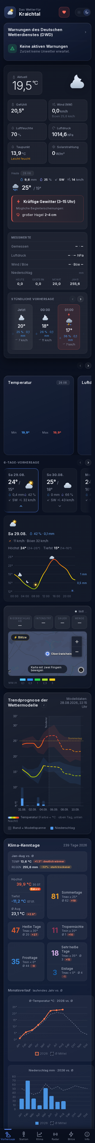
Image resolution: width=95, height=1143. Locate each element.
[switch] (83, 12)
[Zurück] (72, 299)
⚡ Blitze (20, 637)
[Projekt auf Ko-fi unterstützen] (64, 12)
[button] (21, 490)
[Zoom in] (77, 642)
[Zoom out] (77, 652)
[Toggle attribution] (81, 670)
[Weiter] (80, 299)
